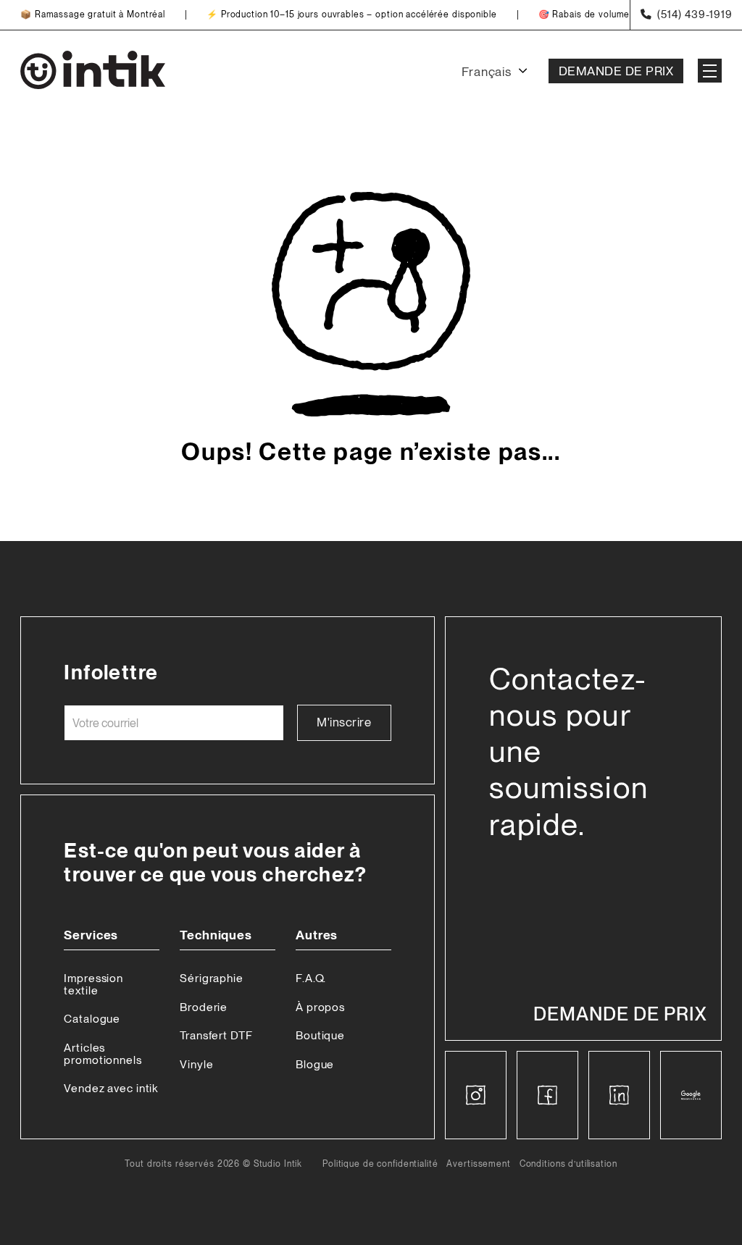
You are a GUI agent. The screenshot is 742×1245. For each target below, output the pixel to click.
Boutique (320, 1035)
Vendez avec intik (111, 1088)
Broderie (204, 1007)
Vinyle (196, 1064)
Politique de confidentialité (380, 1164)
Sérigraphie (211, 978)
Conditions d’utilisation (568, 1164)
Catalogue (92, 1019)
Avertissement (478, 1164)
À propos (320, 1007)
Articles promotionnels (102, 1053)
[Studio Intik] (92, 71)
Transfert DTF (216, 1035)
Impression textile (93, 984)
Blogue (315, 1064)
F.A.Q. (311, 978)
